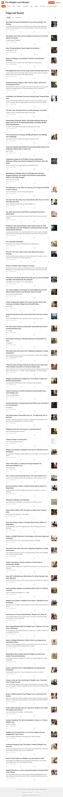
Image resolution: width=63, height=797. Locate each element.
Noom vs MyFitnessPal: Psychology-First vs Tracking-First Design (26, 695)
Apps (31, 6)
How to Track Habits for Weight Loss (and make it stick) (25, 758)
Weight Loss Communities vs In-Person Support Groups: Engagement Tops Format (25, 733)
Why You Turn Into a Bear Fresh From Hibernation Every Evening (25, 253)
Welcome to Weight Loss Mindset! (18, 500)
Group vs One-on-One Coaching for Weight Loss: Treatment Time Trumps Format (26, 681)
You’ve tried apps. (11, 724)
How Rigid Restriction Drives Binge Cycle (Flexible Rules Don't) (27, 71)
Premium (25, 6)
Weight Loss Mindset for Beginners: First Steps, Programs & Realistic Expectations (26, 379)
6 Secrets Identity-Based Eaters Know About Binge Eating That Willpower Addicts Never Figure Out (27, 148)
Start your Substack (28, 792)
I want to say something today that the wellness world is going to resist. (26, 478)
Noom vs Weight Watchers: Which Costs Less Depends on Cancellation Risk (26, 641)
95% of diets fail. (10, 467)
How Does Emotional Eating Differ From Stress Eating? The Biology (26, 23)
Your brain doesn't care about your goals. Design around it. (22, 139)
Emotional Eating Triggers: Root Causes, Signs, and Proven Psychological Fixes (26, 83)
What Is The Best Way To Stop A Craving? (20, 266)
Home (3, 6)
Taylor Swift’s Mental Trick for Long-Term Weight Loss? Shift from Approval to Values (27, 709)
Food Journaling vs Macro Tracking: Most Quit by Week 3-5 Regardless (26, 487)
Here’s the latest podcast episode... (15, 431)
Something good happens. (13, 40)
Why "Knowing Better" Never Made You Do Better (22, 48)
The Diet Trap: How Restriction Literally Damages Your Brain (26, 110)
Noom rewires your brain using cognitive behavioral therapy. (23, 540)
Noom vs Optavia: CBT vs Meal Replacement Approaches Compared (25, 669)
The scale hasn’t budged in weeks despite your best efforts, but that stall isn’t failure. (27, 454)
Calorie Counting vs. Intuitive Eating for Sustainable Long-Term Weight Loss (26, 392)
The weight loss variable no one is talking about (19, 282)
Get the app (38, 792)
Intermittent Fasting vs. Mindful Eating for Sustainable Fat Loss (26, 340)
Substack (25, 795)
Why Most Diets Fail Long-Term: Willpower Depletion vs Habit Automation (27, 352)
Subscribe (51, 2)
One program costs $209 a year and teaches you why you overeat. (24, 672)
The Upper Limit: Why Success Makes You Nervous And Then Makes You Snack (27, 37)
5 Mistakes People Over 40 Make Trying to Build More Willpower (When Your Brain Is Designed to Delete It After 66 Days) (27, 161)
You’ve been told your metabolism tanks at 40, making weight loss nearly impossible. (26, 659)
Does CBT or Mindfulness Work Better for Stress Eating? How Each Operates (27, 577)
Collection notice (43, 789)
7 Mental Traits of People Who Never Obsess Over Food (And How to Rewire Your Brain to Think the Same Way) (26, 366)
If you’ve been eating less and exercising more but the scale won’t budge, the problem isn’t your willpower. (26, 617)
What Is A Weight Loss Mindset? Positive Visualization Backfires (25, 59)
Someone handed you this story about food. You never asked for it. (26, 315)
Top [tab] (13, 17)
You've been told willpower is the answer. (17, 514)
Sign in (58, 2)
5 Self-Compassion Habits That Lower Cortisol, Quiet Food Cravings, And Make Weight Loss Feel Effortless (26, 303)
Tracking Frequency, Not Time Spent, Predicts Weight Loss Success (26, 745)
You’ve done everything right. (14, 294)
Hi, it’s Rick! (9, 330)
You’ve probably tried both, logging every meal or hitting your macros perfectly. (25, 527)
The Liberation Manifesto (14, 241)
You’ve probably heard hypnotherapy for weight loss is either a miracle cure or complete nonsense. (27, 631)
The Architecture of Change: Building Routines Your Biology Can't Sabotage (26, 136)
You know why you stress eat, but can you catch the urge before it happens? (27, 580)
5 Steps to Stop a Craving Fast (16, 439)
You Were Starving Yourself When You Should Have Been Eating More (25, 213)
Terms (37, 789)
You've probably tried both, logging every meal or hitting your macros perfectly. (25, 491)
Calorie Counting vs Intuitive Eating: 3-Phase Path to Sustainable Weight (24, 563)
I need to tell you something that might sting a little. (20, 112)
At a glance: (9, 343)
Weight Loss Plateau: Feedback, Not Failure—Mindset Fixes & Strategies (27, 450)
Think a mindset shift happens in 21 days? (18, 592)
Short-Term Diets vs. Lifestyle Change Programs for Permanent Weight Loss (24, 464)
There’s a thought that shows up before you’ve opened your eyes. (24, 318)
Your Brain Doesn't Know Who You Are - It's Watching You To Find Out (26, 416)
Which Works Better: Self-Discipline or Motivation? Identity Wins (26, 511)
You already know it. (11, 50)
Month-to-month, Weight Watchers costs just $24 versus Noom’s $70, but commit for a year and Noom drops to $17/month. (27, 645)
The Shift (42, 6)
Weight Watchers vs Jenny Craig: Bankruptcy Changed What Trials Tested (27, 771)
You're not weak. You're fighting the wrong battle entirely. (22, 165)
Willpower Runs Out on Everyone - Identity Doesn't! (23, 429)
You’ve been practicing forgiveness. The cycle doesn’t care (26, 476)
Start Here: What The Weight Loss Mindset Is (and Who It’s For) (23, 502)
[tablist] (14, 17)
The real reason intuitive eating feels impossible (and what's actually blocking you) (27, 327)
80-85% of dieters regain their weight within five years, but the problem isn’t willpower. (27, 567)
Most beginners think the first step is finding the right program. (24, 383)
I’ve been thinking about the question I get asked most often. (23, 126)
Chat (13, 6)
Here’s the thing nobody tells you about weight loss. (20, 204)
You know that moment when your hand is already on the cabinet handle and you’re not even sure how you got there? (26, 256)
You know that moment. (12, 179)
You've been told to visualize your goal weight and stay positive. (24, 62)
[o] (54, 38)
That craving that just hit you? (14, 441)
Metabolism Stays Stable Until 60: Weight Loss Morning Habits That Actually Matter (25, 655)
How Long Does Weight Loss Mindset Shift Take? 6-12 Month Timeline (27, 589)
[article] (31, 27)
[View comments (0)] (21, 32)
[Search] (55, 17)
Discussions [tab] (18, 17)
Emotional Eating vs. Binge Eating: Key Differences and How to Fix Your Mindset (27, 404)
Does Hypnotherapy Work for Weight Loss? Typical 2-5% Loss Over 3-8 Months (27, 627)
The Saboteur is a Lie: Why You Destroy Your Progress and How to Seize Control (27, 188)
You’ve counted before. (12, 395)
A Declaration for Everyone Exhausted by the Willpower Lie (22, 244)
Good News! (9, 306)
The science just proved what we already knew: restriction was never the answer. (26, 217)
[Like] (7, 32)
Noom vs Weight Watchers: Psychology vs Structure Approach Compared (27, 537)
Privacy (33, 789)
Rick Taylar (13, 29)
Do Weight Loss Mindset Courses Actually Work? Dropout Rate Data (27, 97)
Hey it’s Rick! (9, 151)
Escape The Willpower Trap (54, 6)
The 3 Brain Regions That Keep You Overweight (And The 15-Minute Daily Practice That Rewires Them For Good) (26, 291)
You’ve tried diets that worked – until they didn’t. (19, 712)
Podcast (19, 6)
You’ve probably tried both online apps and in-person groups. (23, 736)
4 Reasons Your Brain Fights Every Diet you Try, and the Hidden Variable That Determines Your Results (27, 278)
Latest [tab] (8, 17)
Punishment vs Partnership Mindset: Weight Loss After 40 (26, 614)
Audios (36, 6)
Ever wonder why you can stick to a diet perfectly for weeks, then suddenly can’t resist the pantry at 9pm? (27, 356)
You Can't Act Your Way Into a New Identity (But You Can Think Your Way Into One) (27, 201)
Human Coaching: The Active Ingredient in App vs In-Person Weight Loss (27, 721)
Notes (8, 6)
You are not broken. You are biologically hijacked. (20, 191)
